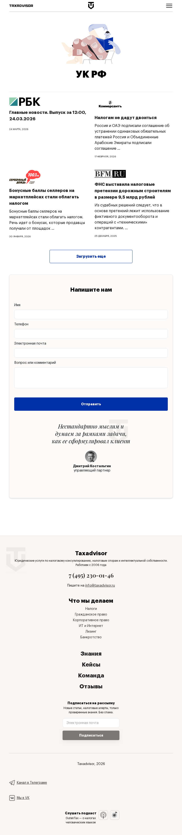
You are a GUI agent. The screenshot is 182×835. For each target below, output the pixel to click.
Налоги (91, 609)
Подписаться (91, 735)
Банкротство (91, 637)
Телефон (21, 324)
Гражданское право (91, 614)
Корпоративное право (91, 620)
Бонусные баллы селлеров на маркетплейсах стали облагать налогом (44, 196)
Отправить (91, 404)
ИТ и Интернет (91, 626)
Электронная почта (30, 343)
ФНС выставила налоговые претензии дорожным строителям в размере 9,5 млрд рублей (133, 190)
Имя (17, 305)
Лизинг (91, 631)
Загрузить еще (91, 256)
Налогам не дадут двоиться (126, 118)
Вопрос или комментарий (35, 362)
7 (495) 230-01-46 (91, 575)
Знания (91, 654)
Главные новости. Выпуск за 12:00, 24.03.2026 (47, 115)
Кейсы (91, 664)
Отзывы (91, 686)
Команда (91, 675)
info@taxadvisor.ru (100, 585)
